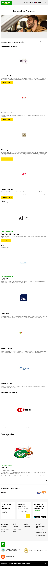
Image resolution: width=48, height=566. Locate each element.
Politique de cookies (26, 563)
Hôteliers (18, 34)
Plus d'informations (7, 82)
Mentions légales (17, 563)
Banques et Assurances (37, 34)
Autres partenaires (23, 37)
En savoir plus (6, 240)
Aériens (26, 34)
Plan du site (11, 563)
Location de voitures (5, 6)
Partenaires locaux (8, 34)
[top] (46, 480)
